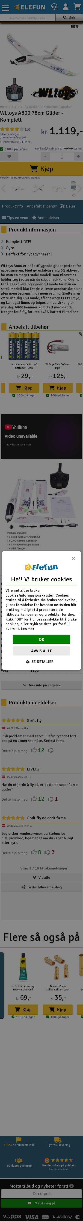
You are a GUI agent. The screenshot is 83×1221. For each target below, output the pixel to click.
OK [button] (41, 639)
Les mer (27, 629)
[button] (42, 662)
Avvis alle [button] (41, 650)
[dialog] (41, 610)
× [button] (73, 559)
